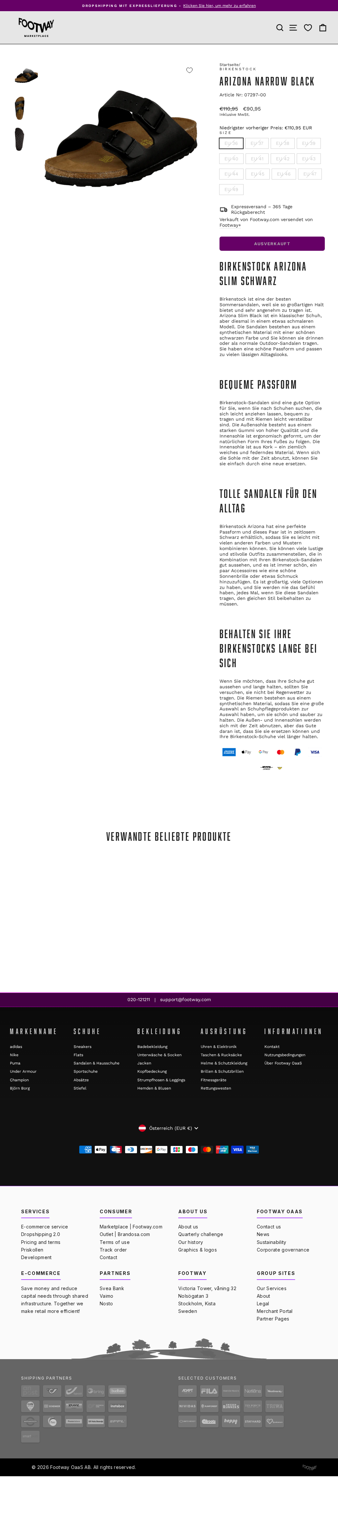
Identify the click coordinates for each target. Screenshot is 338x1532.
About (263, 1296)
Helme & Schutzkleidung (224, 1063)
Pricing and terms (40, 1242)
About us (188, 1226)
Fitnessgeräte (213, 1080)
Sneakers (82, 1046)
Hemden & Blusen (154, 1088)
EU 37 (257, 143)
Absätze (81, 1080)
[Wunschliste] (308, 28)
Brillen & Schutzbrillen (222, 1071)
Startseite (229, 64)
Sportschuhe (86, 1071)
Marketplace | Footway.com (131, 1226)
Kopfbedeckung (152, 1071)
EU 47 (310, 174)
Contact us (269, 1226)
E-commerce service (44, 1226)
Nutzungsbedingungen (284, 1055)
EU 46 (284, 174)
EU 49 (231, 189)
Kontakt (272, 1046)
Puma (15, 1063)
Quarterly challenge (200, 1234)
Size (226, 133)
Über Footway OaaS (283, 1063)
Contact (108, 1257)
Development (36, 1257)
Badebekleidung (152, 1046)
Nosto (106, 1303)
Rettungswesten (216, 1088)
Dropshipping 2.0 (40, 1234)
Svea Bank (112, 1288)
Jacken (144, 1063)
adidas (16, 1046)
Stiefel (80, 1088)
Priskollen (32, 1250)
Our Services (272, 1288)
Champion (19, 1080)
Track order (113, 1250)
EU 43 (309, 158)
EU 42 (282, 158)
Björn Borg (20, 1088)
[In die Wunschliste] (189, 70)
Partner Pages (273, 1318)
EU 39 (309, 143)
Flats (78, 1055)
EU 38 (282, 143)
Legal (263, 1303)
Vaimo (107, 1296)
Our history (190, 1242)
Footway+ (230, 225)
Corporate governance (283, 1250)
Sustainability (271, 1242)
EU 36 (231, 143)
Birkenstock (238, 69)
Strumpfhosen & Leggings (161, 1080)
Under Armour (23, 1071)
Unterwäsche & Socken (159, 1055)
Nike (14, 1055)
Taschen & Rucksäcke (221, 1055)
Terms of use (115, 1242)
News (263, 1234)
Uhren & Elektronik (219, 1046)
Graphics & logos (197, 1250)
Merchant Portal (275, 1311)
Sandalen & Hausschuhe (96, 1063)
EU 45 (257, 174)
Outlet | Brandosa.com (125, 1234)
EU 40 (231, 158)
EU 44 (231, 174)
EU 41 (257, 158)
